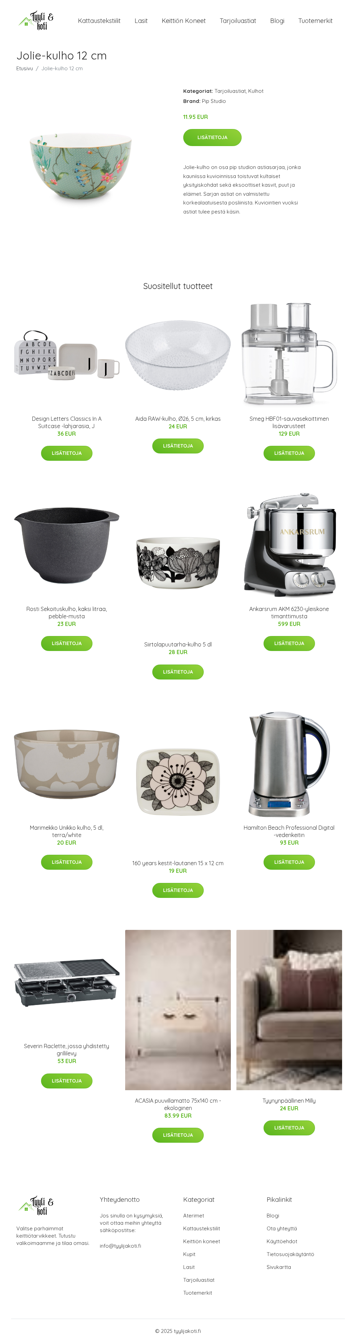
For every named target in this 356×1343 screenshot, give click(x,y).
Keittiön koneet (184, 21)
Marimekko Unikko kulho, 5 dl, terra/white (66, 831)
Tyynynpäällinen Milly (289, 1100)
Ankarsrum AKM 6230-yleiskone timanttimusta (289, 612)
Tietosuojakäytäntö (290, 1254)
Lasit (141, 21)
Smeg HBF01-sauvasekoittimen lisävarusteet (289, 422)
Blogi (277, 21)
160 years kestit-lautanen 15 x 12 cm (178, 863)
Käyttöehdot (282, 1241)
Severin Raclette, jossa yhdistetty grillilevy (66, 1050)
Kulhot (256, 91)
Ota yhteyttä (282, 1228)
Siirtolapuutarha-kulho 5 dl (178, 644)
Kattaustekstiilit (99, 21)
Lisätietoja (212, 137)
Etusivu (24, 68)
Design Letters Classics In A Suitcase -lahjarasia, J (67, 422)
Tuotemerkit (315, 21)
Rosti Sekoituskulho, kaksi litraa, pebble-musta (66, 612)
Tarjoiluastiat (238, 21)
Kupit (189, 1254)
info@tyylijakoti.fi (120, 1246)
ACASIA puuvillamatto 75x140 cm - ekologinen (178, 1104)
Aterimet (193, 1215)
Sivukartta (279, 1267)
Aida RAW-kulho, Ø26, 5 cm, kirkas (178, 418)
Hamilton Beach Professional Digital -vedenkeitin (289, 831)
